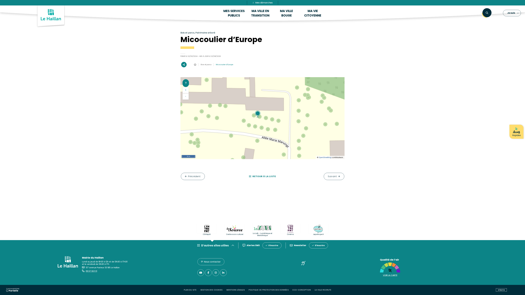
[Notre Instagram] (215, 272)
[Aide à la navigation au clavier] (186, 83)
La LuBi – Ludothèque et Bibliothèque (262, 234)
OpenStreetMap (325, 157)
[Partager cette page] (184, 64)
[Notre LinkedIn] (223, 272)
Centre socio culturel (234, 234)
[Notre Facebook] (208, 272)
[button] (487, 13)
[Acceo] (303, 263)
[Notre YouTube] (200, 272)
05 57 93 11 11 (91, 271)
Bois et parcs (206, 64)
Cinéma (290, 234)
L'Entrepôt (207, 234)
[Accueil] (195, 64)
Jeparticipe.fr (318, 234)
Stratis (501, 290)
